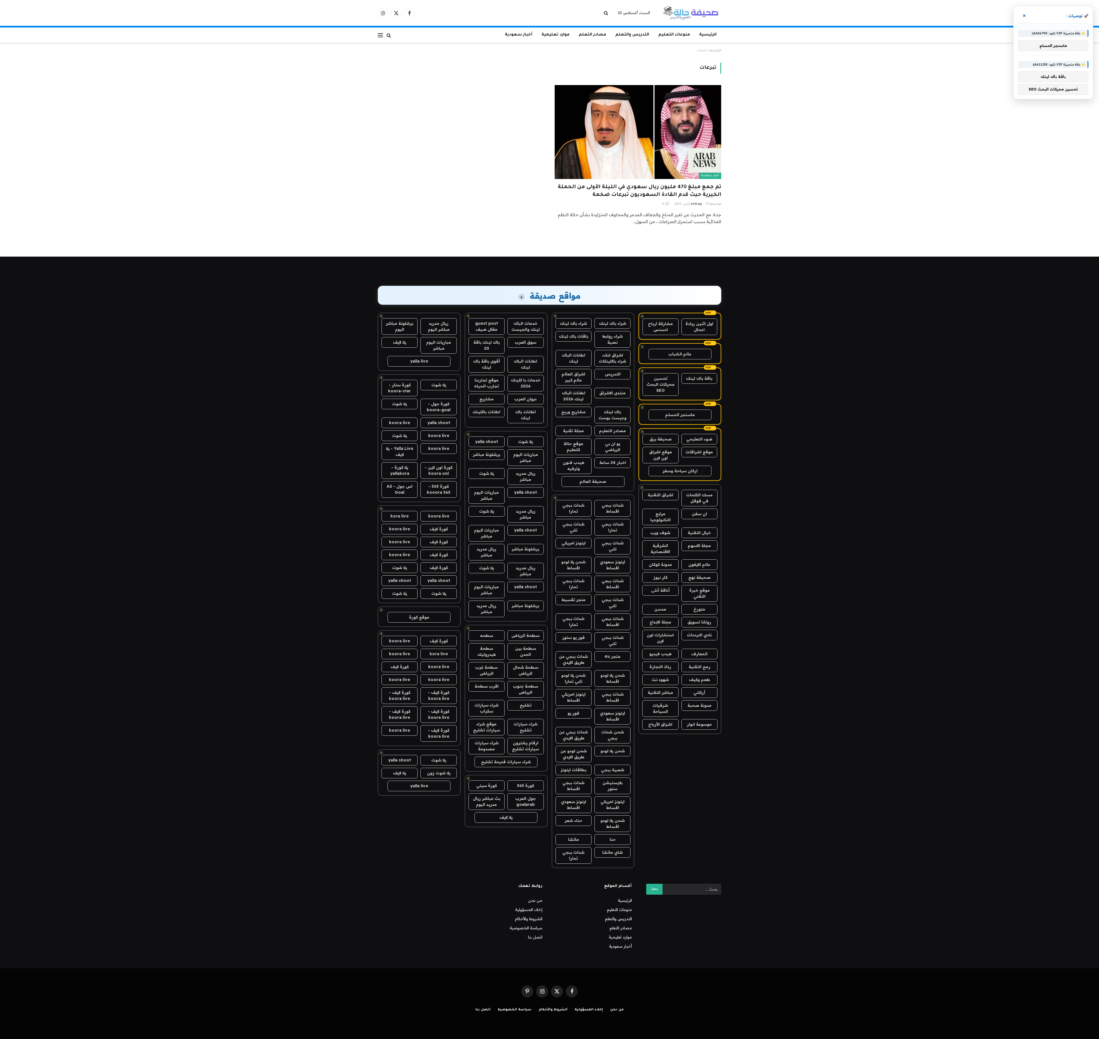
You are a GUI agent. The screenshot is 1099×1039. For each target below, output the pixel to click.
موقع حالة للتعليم (573, 446)
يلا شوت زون (438, 773)
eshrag (696, 204)
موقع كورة (419, 617)
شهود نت (660, 679)
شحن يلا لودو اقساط (573, 564)
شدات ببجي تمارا (573, 508)
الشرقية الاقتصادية (660, 548)
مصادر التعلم (592, 35)
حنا (613, 839)
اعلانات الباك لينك (573, 358)
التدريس (612, 374)
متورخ (699, 609)
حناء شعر (573, 820)
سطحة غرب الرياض (486, 670)
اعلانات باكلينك (486, 411)
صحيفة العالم (593, 481)
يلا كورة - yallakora (399, 470)
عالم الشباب (679, 354)
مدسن (660, 609)
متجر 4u (612, 656)
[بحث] (606, 13)
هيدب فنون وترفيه (573, 465)
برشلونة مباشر (486, 454)
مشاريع (486, 399)
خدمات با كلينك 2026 (525, 383)
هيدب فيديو (660, 653)
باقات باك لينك (573, 336)
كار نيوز (660, 577)
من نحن (535, 900)
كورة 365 (525, 785)
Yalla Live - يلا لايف (399, 451)
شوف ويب (660, 532)
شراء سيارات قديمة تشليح (506, 761)
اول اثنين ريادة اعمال (699, 326)
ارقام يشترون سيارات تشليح (525, 745)
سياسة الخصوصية (526, 927)
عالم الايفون (699, 564)
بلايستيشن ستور (612, 785)
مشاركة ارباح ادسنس (660, 326)
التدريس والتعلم (632, 35)
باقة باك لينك (699, 378)
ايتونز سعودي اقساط (612, 564)
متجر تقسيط (574, 599)
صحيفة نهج (699, 577)
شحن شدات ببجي (612, 735)
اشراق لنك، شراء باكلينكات (612, 358)
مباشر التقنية (660, 692)
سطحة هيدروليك (486, 651)
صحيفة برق (660, 439)
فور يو (573, 713)
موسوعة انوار (699, 724)
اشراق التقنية (660, 494)
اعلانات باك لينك (525, 414)
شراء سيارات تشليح (525, 727)
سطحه (486, 635)
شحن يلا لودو (612, 750)
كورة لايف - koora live (438, 695)
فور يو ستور (573, 637)
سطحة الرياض (525, 635)
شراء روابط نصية (612, 339)
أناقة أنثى (660, 590)
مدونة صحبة (699, 705)
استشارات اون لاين (660, 638)
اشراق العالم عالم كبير (573, 377)
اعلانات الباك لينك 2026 (573, 396)
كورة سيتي (486, 785)
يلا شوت (525, 441)
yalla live (419, 361)
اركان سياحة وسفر (680, 470)
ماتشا (573, 839)
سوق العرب (525, 342)
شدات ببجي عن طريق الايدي (573, 659)
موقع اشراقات (699, 451)
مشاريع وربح (573, 411)
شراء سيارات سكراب (487, 708)
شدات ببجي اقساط (613, 508)
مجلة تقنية (573, 430)
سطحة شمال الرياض (525, 670)
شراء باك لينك (612, 323)
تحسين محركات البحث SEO (661, 384)
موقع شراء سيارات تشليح (486, 727)
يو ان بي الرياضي (612, 446)
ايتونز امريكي (574, 543)
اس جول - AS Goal (399, 489)
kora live (399, 516)
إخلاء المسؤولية (528, 909)
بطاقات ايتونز (573, 769)
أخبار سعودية (518, 35)
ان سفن (699, 513)
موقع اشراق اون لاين (660, 455)
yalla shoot (486, 441)
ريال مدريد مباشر (525, 476)
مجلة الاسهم (699, 545)
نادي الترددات (699, 634)
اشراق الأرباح (660, 724)
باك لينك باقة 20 (486, 345)
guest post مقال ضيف (486, 326)
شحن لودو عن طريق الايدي (573, 753)
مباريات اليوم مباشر (525, 457)
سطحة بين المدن (525, 651)
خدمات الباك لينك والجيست (525, 326)
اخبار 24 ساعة (612, 462)
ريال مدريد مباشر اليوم (439, 326)
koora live (399, 422)
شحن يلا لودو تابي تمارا (573, 678)
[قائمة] (380, 35)
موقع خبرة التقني (699, 593)
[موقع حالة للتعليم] (690, 13)
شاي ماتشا (612, 852)
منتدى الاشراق (612, 392)
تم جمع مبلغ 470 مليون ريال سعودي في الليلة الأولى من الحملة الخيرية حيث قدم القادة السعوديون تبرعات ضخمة (639, 191)
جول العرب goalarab (525, 801)
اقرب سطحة (487, 686)
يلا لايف (506, 817)
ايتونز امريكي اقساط (574, 697)
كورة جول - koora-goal (438, 406)
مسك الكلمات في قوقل (699, 497)
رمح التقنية (699, 666)
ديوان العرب (525, 399)
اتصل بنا (535, 937)
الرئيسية (708, 35)
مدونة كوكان (660, 564)
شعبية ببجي (612, 769)
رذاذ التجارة (660, 666)
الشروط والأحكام (528, 918)
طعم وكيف (699, 679)
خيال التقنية (699, 532)
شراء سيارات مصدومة (487, 745)
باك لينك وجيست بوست (612, 414)
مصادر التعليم (612, 430)
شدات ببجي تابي (573, 527)
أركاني (699, 692)
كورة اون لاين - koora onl (438, 470)
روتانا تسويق (699, 622)
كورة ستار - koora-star (399, 387)
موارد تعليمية (555, 35)
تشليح (525, 705)
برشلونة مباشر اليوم (399, 326)
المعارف (699, 653)
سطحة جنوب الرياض (525, 689)
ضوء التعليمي (699, 439)
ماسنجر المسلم (680, 414)
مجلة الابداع (660, 622)
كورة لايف (439, 529)
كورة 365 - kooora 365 (438, 489)
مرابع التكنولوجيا (660, 516)
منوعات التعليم (674, 35)
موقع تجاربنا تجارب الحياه (486, 383)
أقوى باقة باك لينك (486, 364)
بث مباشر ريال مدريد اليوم (486, 801)
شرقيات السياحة (660, 708)
